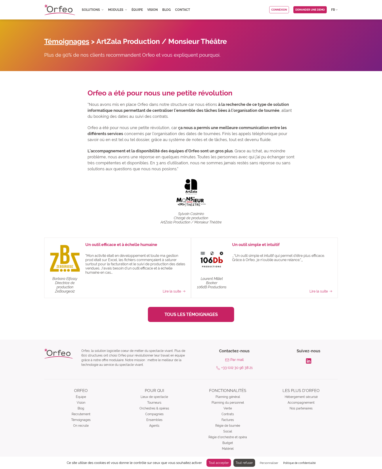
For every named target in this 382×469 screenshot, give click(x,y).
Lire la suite (172, 291)
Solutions (91, 10)
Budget (227, 443)
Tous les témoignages (191, 314)
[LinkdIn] (308, 360)
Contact (182, 10)
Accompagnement (301, 402)
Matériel (228, 448)
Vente (227, 408)
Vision (152, 10)
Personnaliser (269, 463)
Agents (154, 425)
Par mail (237, 360)
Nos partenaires (301, 408)
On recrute (81, 425)
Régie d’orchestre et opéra (227, 437)
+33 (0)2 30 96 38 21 (237, 368)
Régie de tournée (227, 425)
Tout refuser (244, 463)
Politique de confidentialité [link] (299, 463)
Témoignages (66, 41)
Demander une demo (310, 9)
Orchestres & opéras (154, 408)
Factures (228, 420)
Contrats (228, 414)
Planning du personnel (228, 402)
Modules (115, 10)
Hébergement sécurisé (301, 397)
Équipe (137, 10)
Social (227, 431)
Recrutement (81, 414)
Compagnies (154, 414)
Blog (166, 10)
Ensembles (154, 420)
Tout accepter (219, 463)
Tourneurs (154, 402)
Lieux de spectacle (154, 397)
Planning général (228, 397)
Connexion (279, 9)
